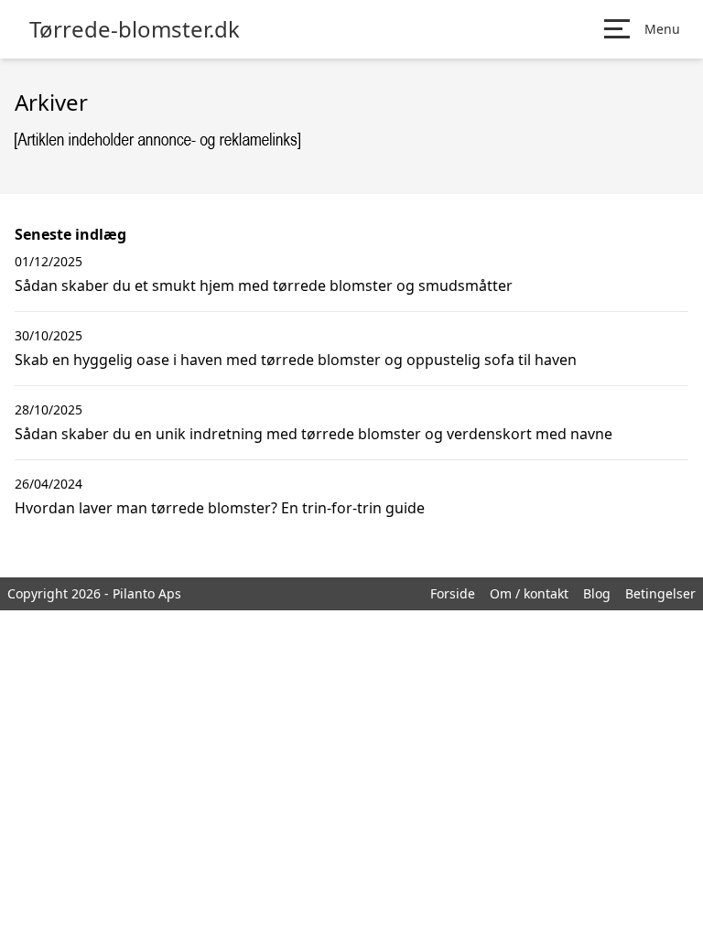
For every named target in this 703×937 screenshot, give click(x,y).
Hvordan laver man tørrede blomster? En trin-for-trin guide (220, 508)
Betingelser (660, 593)
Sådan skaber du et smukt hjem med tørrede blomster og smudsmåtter (264, 285)
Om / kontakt (529, 593)
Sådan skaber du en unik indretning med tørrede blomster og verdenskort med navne (313, 434)
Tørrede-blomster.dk (134, 29)
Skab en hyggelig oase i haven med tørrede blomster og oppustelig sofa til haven (296, 360)
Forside (452, 593)
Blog (597, 593)
